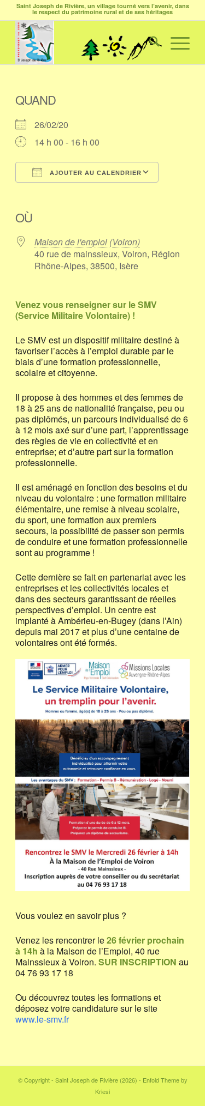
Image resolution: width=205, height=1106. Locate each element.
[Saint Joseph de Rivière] (85, 42)
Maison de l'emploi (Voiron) (87, 241)
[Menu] (175, 42)
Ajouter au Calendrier (95, 173)
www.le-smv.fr (42, 1019)
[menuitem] (149, 42)
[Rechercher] (149, 42)
